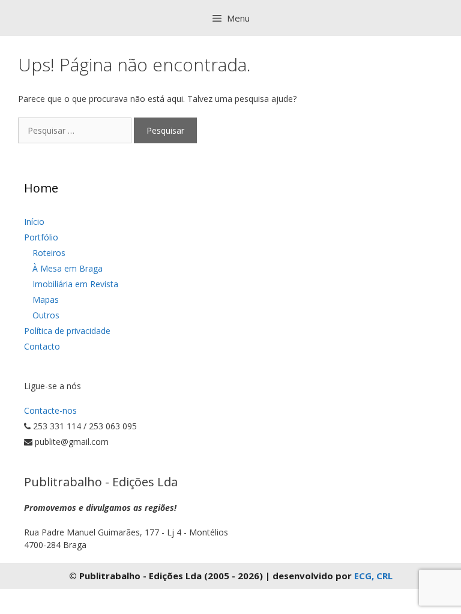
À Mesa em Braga (67, 268)
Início (34, 221)
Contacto (42, 346)
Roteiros (48, 252)
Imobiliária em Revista (75, 284)
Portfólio (41, 237)
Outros (45, 315)
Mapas (45, 299)
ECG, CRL (373, 576)
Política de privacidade (67, 330)
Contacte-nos (50, 410)
